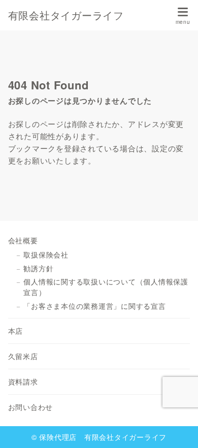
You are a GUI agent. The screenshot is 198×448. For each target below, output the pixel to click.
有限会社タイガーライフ (66, 15)
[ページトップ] (178, 428)
